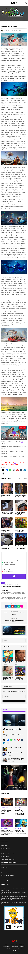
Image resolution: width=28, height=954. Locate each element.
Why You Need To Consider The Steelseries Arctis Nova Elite (7, 547)
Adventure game (22, 582)
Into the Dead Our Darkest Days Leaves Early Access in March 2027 (13, 903)
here (22, 441)
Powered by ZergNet (23, 478)
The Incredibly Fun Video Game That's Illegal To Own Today (20, 497)
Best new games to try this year (14, 747)
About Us (6, 944)
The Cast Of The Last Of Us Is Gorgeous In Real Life (20, 663)
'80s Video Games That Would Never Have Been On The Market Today (20, 547)
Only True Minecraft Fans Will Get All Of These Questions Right (20, 530)
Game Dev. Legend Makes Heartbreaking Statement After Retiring (6, 497)
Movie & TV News (5, 856)
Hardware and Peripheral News (8, 853)
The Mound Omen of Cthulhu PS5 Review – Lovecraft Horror (13, 893)
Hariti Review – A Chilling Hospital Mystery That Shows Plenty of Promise (13, 889)
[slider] (8, 438)
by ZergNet (23, 646)
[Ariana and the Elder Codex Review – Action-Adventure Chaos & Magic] (21, 823)
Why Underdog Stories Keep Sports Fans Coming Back (13, 896)
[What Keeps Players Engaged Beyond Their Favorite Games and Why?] (5, 760)
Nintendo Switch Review (6, 586)
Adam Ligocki (6, 30)
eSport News (4, 851)
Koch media (16, 584)
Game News (4, 845)
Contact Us (22, 946)
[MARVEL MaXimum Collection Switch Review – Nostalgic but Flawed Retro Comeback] (7, 823)
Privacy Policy (15, 946)
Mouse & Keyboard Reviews (7, 875)
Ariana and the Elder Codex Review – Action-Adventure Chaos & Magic (20, 832)
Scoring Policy (13, 944)
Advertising (21, 944)
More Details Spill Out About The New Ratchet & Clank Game (7, 663)
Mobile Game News (5, 848)
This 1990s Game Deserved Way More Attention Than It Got (19, 678)
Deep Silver (4, 584)
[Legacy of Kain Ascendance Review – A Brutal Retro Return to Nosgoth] (7, 802)
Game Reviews (4, 807)
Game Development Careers (8, 859)
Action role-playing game (12, 582)
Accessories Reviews (6, 880)
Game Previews (5, 870)
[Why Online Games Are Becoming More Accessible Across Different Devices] (14, 720)
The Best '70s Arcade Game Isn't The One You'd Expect (6, 530)
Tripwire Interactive (16, 586)
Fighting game (10, 584)
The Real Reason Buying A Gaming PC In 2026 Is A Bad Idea (8, 678)
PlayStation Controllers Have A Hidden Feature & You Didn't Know (20, 513)
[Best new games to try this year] (5, 749)
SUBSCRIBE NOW (14, 701)
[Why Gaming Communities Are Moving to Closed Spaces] (5, 754)
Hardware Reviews (5, 878)
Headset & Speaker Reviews (7, 872)
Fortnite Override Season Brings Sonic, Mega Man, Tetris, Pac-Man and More (13, 899)
